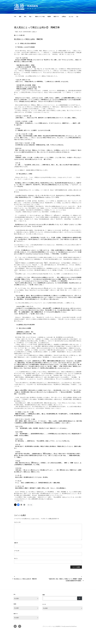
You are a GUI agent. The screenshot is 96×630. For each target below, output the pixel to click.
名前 (16, 542)
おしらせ (71, 16)
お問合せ (64, 16)
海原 (20, 16)
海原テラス (56, 16)
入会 (77, 16)
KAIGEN (32, 6)
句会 (30, 16)
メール (16, 550)
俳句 (25, 16)
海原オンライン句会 (40, 16)
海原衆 (49, 16)
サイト (16, 558)
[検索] (79, 598)
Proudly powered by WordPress (69, 626)
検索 (44, 594)
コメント (17, 522)
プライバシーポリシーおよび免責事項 (51, 626)
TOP (15, 16)
